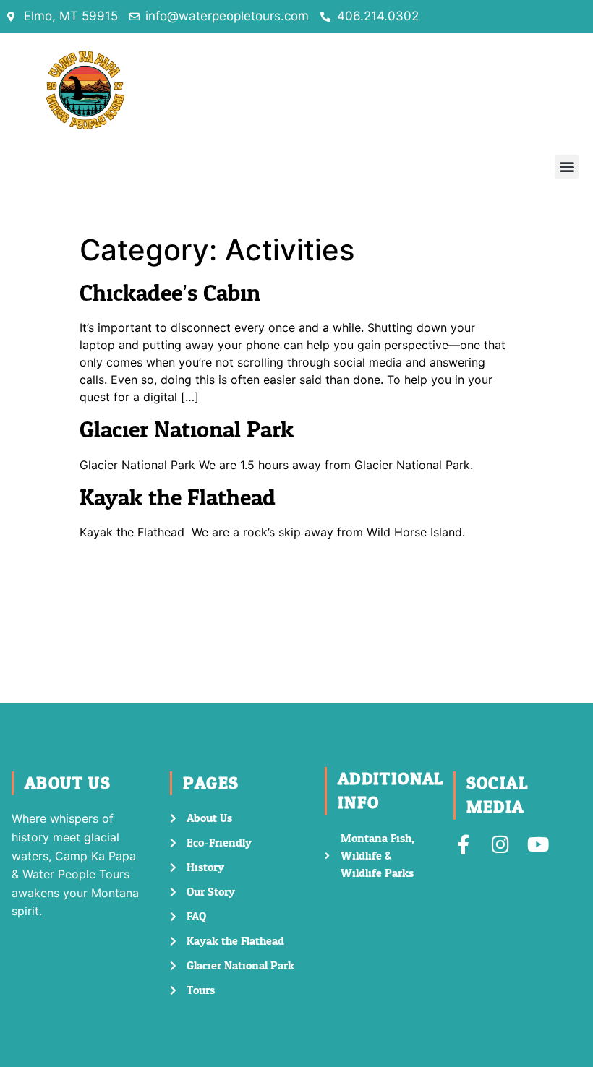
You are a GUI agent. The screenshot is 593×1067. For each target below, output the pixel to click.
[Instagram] (501, 844)
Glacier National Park (187, 430)
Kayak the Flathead (178, 498)
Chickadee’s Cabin (170, 293)
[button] (567, 167)
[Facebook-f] (463, 844)
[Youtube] (538, 844)
